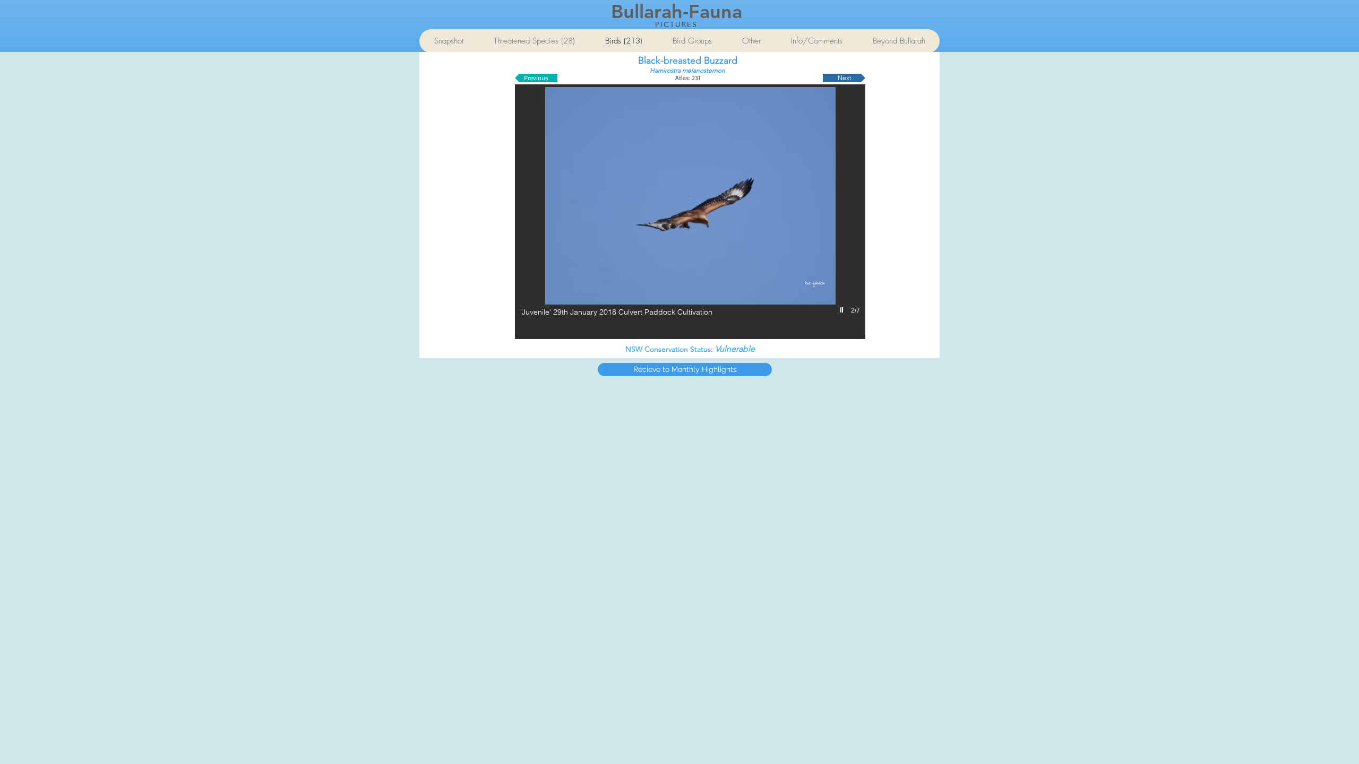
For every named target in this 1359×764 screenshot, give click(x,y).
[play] (843, 310)
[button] (690, 211)
